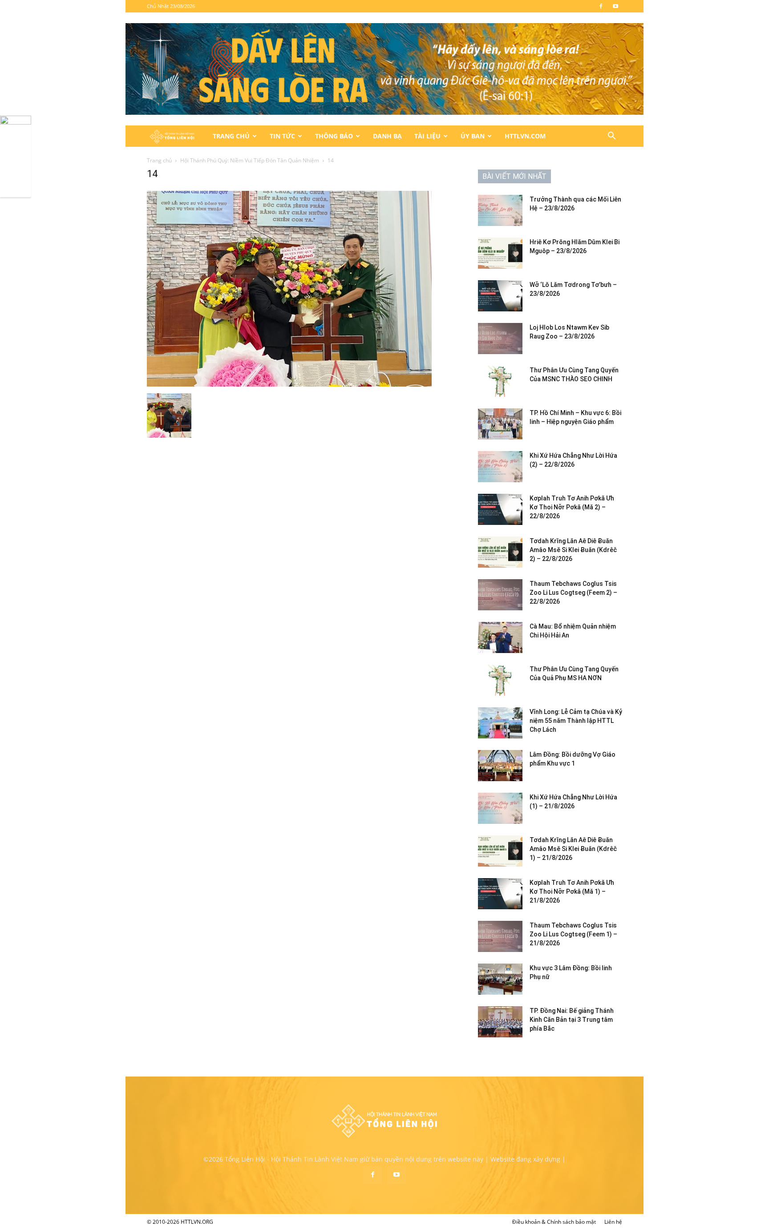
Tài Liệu (427, 136)
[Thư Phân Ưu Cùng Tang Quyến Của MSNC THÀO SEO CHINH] (500, 381)
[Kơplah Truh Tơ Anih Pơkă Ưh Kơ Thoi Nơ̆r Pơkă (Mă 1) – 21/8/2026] (500, 893)
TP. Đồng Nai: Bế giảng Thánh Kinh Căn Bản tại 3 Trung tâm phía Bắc (572, 1019)
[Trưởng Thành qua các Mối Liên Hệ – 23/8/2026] (500, 210)
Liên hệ (613, 1222)
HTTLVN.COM (525, 136)
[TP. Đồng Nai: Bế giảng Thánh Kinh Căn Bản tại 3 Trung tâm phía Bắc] (500, 1021)
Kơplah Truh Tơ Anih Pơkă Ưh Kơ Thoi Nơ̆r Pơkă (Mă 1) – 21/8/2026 (572, 891)
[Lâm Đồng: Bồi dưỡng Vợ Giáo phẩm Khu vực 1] (500, 765)
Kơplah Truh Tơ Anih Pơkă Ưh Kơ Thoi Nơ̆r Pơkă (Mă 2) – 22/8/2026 (572, 507)
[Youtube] (615, 6)
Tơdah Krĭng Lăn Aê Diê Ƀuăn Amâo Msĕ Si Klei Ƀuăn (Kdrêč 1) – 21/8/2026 (573, 848)
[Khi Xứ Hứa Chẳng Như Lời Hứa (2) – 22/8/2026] (500, 466)
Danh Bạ (387, 136)
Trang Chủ (231, 136)
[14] (289, 384)
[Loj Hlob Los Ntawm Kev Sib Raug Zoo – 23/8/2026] (500, 338)
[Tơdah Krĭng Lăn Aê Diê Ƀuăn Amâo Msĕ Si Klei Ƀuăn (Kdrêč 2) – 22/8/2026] (500, 552)
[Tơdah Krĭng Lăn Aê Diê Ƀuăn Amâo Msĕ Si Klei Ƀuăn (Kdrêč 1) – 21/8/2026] (500, 851)
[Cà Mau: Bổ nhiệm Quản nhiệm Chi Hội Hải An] (500, 637)
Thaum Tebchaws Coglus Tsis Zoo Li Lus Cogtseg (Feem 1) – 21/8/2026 (573, 934)
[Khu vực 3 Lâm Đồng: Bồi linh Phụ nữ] (500, 979)
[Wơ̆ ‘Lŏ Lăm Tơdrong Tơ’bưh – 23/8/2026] (500, 295)
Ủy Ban (473, 136)
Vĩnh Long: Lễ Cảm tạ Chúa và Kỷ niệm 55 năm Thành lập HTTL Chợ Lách (576, 720)
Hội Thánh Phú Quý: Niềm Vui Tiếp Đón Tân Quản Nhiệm (249, 160)
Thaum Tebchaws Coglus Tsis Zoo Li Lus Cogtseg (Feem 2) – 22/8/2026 (573, 592)
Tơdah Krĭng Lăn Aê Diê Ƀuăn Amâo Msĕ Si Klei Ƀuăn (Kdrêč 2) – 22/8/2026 (573, 549)
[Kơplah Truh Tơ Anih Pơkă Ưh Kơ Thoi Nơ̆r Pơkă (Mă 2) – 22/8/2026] (500, 509)
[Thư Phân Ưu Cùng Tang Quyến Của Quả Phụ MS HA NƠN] (500, 680)
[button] (611, 137)
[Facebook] (600, 6)
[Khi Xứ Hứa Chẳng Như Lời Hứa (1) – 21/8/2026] (500, 808)
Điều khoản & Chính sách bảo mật (554, 1222)
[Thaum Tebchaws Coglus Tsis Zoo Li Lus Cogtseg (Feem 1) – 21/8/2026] (500, 936)
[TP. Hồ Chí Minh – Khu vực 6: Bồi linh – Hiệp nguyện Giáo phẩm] (500, 424)
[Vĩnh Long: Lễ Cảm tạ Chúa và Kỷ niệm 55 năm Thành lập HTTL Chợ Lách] (500, 722)
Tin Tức (282, 136)
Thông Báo (334, 136)
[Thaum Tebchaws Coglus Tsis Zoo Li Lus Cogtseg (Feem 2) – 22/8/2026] (500, 594)
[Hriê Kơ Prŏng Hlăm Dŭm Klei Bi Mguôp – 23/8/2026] (500, 253)
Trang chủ (159, 160)
